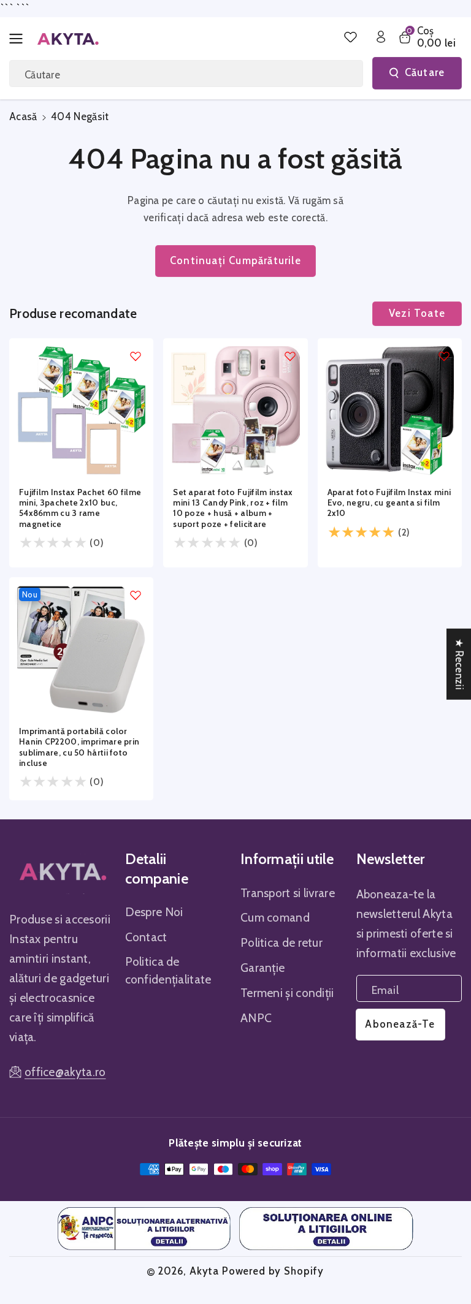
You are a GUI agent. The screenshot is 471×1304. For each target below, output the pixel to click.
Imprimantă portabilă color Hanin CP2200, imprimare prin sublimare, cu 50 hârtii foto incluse (79, 747)
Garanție (262, 967)
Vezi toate (417, 313)
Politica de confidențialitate (168, 970)
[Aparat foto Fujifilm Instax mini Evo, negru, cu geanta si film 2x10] (390, 410)
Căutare (425, 72)
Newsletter (390, 859)
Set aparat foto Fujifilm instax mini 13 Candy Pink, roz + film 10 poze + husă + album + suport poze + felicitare (233, 508)
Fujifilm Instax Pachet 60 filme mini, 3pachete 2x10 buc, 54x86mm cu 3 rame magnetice (80, 508)
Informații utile (287, 859)
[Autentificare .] (380, 36)
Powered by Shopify (273, 1271)
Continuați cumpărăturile (235, 260)
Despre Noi (154, 911)
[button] (19, 38)
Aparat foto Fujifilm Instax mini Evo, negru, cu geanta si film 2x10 (389, 502)
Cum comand (275, 917)
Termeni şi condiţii (287, 992)
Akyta (204, 1271)
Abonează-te (400, 1024)
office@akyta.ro (65, 1071)
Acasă (23, 116)
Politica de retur (281, 942)
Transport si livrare (287, 892)
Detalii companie (156, 868)
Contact (146, 937)
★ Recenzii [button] (459, 664)
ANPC (256, 1017)
